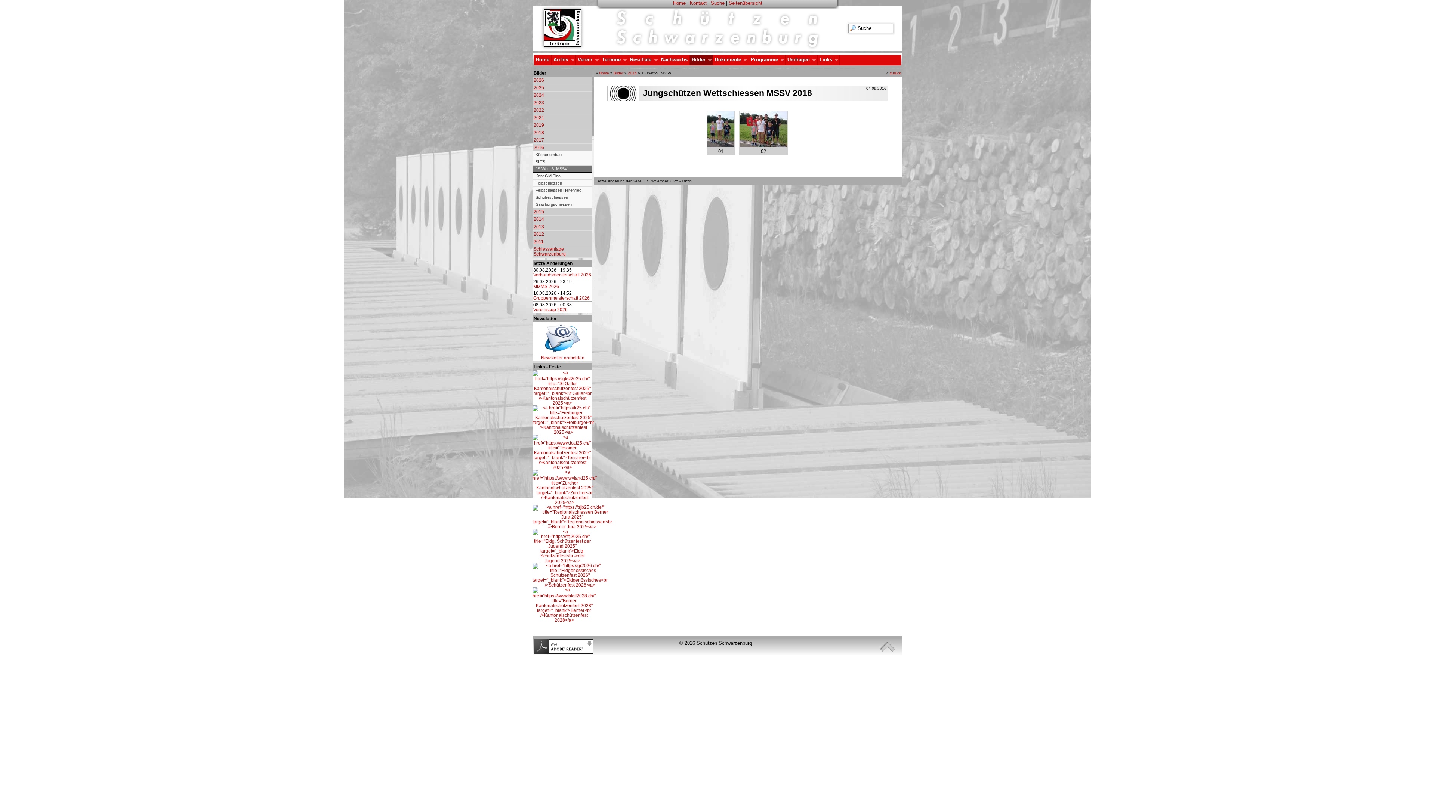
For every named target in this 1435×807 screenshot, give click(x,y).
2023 (539, 102)
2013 (539, 226)
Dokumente (727, 60)
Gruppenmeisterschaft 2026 (561, 298)
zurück (895, 73)
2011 (539, 241)
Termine (610, 60)
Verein (584, 60)
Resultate (639, 60)
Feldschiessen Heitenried (558, 190)
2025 (539, 87)
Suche (718, 3)
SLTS (540, 162)
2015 (539, 211)
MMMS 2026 (546, 286)
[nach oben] (887, 647)
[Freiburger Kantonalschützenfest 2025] (563, 432)
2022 (539, 110)
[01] (721, 145)
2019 (539, 125)
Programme (763, 60)
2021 (539, 117)
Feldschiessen (549, 183)
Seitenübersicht (745, 3)
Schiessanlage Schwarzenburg (550, 251)
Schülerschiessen (552, 197)
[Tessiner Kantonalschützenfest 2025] (562, 467)
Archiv (560, 60)
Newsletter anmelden (562, 357)
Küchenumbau (549, 154)
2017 (539, 139)
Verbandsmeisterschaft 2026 (562, 274)
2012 (539, 234)
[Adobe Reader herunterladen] (563, 652)
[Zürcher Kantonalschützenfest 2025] (565, 502)
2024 (539, 95)
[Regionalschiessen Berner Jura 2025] (572, 526)
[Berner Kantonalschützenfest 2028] (564, 620)
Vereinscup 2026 (550, 309)
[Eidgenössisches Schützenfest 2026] (570, 584)
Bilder (698, 60)
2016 (539, 147)
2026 (539, 80)
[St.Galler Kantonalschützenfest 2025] (562, 403)
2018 (539, 132)
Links (825, 60)
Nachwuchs (674, 59)
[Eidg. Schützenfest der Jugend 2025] (562, 560)
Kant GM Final (548, 176)
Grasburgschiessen (554, 204)
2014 (539, 219)
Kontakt (698, 3)
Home (679, 3)
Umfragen (798, 60)
